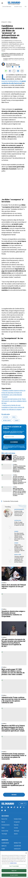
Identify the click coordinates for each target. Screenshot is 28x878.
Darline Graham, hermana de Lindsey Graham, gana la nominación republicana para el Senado (13, 784)
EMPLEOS (4, 845)
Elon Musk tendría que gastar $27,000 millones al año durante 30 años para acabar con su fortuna (19, 537)
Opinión (16, 833)
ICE (25, 6)
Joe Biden (5, 417)
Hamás (16, 420)
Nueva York (17, 554)
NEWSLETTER (17, 843)
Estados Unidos (18, 819)
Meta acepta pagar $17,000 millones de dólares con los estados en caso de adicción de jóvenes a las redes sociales (19, 492)
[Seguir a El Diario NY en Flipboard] (20, 807)
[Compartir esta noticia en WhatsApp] (6, 71)
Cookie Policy (13, 863)
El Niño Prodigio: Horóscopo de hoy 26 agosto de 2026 (19, 524)
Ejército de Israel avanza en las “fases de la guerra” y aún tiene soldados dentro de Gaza (14, 401)
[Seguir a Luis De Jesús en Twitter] (16, 66)
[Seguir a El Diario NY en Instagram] (8, 807)
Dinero (16, 531)
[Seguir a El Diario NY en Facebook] (2, 807)
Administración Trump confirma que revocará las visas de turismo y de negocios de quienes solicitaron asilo (14, 700)
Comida (16, 827)
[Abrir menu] (2, 3)
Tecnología (4, 833)
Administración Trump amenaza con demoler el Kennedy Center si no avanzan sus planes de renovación (14, 756)
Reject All (14, 870)
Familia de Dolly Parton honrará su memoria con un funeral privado (19, 513)
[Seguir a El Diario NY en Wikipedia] (23, 807)
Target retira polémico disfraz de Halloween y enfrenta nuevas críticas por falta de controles (19, 548)
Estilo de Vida (5, 830)
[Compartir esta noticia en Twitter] (14, 71)
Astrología (17, 520)
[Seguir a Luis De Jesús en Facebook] (12, 66)
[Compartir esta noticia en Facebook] (10, 71)
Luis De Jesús (12, 63)
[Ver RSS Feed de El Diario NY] (5, 810)
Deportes (16, 825)
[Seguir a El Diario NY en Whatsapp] (2, 810)
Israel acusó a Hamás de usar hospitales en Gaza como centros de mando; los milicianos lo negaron (13, 407)
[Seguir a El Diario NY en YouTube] (11, 807)
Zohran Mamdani (6, 6)
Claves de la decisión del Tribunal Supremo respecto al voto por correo (19, 459)
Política (9, 22)
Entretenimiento (19, 509)
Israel (14, 417)
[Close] (26, 853)
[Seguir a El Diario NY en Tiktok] (14, 807)
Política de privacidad (7, 447)
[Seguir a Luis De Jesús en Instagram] (19, 66)
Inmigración (17, 822)
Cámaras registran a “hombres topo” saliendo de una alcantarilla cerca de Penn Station (19, 559)
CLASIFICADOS (5, 843)
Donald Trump (18, 6)
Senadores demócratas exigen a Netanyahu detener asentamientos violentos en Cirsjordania (19, 468)
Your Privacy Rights (14, 866)
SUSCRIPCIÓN (17, 845)
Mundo (3, 822)
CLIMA (3, 848)
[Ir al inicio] (8, 803)
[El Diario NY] (14, 3)
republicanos (7, 420)
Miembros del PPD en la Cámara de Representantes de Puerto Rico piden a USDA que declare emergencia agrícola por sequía (13, 728)
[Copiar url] (22, 71)
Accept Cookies (14, 875)
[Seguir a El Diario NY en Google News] (17, 807)
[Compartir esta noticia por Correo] (18, 71)
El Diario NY (4, 22)
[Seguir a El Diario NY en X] (5, 807)
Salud (3, 827)
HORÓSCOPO (17, 848)
